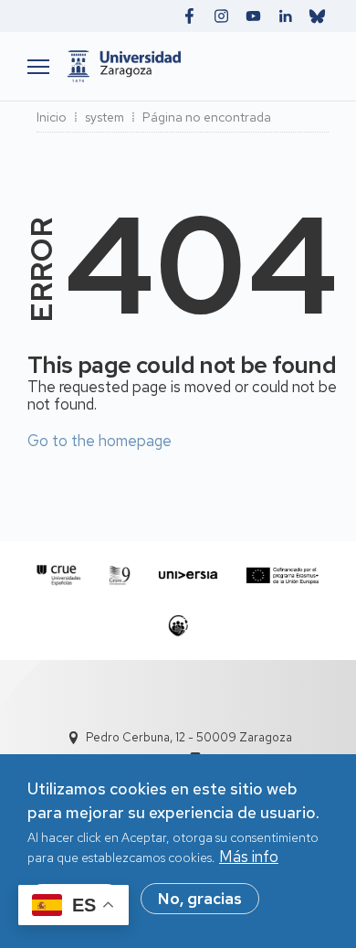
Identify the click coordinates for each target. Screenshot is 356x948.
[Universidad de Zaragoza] (193, 66)
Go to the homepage (99, 441)
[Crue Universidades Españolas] (59, 575)
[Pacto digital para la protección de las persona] (178, 625)
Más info (248, 857)
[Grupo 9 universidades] (120, 575)
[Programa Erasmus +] (282, 575)
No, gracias (200, 899)
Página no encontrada (206, 117)
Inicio (52, 117)
